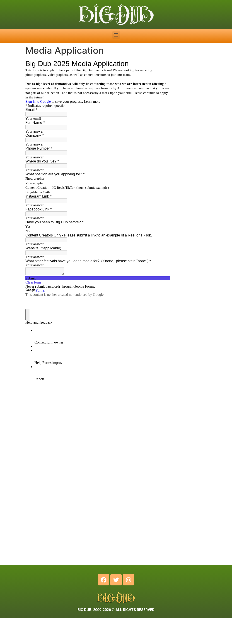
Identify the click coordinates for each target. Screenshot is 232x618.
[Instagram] (128, 579)
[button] (116, 35)
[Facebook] (103, 579)
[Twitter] (116, 579)
